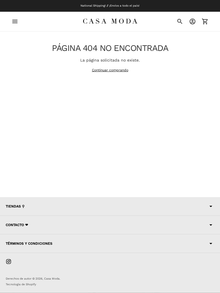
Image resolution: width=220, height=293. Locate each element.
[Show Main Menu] (15, 21)
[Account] (192, 21)
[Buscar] (180, 21)
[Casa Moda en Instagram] (8, 261)
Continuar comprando (110, 70)
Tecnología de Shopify (21, 284)
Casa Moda (52, 278)
